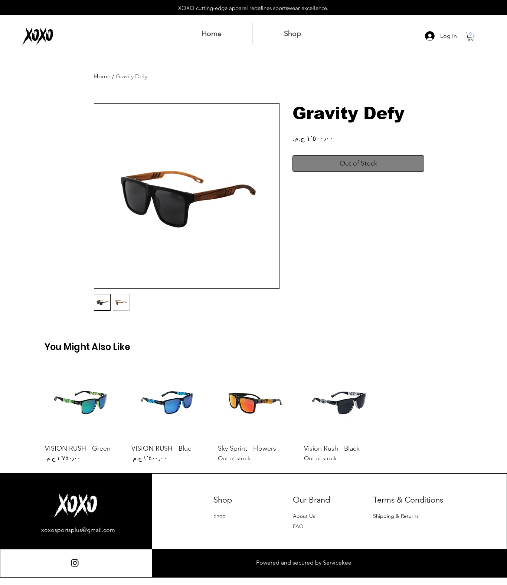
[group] (253, 414)
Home (102, 76)
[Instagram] (75, 563)
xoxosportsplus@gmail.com (78, 529)
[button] (470, 36)
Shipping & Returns (396, 516)
